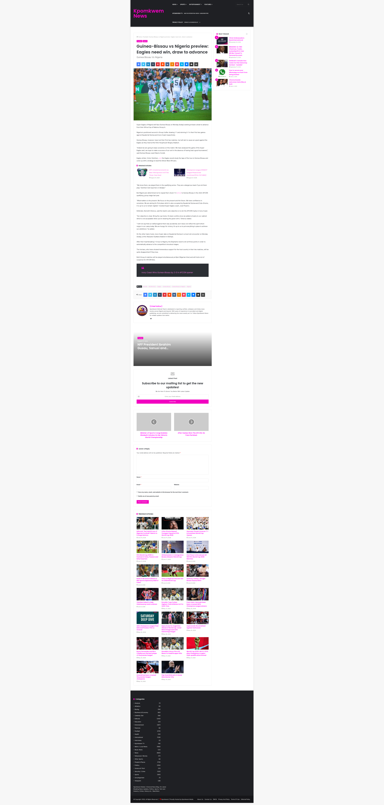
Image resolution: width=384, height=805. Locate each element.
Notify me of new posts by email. (148, 496)
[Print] (196, 64)
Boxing (137, 709)
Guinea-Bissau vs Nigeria (178, 286)
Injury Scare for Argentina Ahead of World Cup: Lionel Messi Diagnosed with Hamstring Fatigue (171, 629)
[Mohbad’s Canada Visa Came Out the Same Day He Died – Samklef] (222, 63)
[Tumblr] (153, 64)
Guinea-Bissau (166, 286)
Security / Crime (140, 771)
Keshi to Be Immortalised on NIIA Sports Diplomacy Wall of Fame (147, 580)
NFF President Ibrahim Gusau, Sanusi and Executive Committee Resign (154, 349)
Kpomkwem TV (190, 13)
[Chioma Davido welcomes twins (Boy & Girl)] (222, 82)
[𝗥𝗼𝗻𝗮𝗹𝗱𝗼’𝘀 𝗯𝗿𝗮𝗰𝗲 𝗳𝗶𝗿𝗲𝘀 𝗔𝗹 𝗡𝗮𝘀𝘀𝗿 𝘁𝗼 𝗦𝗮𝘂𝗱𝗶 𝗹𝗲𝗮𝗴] (173, 643)
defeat (179, 193)
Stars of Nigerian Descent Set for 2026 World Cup (172, 580)
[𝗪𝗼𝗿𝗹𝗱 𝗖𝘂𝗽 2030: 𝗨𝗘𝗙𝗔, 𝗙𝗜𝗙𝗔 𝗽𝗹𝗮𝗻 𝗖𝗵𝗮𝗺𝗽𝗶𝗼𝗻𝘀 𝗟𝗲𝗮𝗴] (198, 643)
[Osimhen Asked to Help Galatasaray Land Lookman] (148, 594)
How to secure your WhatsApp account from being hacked (238, 72)
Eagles (159, 286)
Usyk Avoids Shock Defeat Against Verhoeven (196, 627)
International (139, 737)
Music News (138, 750)
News (174, 4)
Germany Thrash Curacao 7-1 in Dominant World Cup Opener (197, 533)
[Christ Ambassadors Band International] (222, 40)
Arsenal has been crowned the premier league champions (146, 677)
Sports (182, 4)
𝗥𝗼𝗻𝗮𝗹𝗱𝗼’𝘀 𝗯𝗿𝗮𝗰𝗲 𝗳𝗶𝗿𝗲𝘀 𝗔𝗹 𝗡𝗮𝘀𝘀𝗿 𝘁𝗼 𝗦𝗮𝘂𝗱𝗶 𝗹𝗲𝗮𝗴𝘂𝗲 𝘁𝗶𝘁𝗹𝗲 (172, 652)
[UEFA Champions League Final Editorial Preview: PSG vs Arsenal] (148, 618)
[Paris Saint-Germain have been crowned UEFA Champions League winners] (198, 594)
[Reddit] (163, 64)
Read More (156, 791)
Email (139, 484)
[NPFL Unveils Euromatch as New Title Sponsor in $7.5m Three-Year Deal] (142, 172)
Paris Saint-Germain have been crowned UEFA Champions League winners (197, 604)
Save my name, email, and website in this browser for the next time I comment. (163, 492)
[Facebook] (139, 64)
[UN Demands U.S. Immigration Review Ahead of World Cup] (173, 547)
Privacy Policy (185, 22)
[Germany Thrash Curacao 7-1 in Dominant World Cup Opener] (198, 523)
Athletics (137, 706)
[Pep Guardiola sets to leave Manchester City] (173, 667)
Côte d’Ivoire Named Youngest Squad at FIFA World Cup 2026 (170, 533)
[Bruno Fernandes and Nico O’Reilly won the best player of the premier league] (148, 643)
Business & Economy (141, 712)
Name (139, 477)
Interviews (138, 740)
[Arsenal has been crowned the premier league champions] (148, 667)
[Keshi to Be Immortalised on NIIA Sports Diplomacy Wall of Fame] (148, 570)
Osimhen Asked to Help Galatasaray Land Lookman (147, 603)
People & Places (140, 762)
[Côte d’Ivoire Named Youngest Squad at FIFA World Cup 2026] (173, 523)
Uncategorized (139, 777)
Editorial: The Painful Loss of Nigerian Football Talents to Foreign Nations (147, 533)
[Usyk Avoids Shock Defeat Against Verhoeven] (198, 618)
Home (140, 37)
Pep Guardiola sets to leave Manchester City (172, 676)
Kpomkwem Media (187, 799)
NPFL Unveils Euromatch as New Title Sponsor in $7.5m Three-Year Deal (159, 172)
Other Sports (139, 759)
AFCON (145, 286)
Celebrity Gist (139, 715)
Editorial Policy (245, 799)
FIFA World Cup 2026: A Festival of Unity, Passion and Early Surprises (147, 557)
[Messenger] (187, 64)
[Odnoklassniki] (172, 64)
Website (176, 484)
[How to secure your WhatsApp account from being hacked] (222, 73)
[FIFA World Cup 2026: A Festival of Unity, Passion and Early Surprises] (148, 547)
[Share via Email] (191, 64)
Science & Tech (140, 768)
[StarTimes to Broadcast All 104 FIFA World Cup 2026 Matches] (198, 547)
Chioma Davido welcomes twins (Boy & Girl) (237, 82)
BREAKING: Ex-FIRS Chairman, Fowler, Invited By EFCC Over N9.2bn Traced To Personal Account (236, 51)
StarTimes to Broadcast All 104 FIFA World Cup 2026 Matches (196, 557)
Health (137, 734)
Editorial (137, 718)
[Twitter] (143, 64)
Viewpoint (138, 781)
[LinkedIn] (148, 64)
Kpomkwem (165, 799)
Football (145, 37)
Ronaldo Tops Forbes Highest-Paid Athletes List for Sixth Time (172, 604)
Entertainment (194, 4)
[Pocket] (177, 64)
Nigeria (189, 286)
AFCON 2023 (152, 286)
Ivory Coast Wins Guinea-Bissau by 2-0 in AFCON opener (167, 272)
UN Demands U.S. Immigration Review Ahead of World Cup (173, 556)
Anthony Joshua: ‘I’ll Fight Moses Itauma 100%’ (196, 580)
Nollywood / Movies (141, 756)
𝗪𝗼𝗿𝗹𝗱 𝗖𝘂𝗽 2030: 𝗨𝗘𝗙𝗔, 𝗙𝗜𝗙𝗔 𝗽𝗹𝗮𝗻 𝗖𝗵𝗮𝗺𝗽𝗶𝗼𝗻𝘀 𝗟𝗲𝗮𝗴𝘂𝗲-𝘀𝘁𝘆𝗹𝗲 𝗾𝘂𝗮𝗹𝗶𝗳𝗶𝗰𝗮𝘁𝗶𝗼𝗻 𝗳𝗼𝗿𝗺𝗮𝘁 (197, 653)
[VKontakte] (167, 64)
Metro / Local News (141, 746)
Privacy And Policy (224, 799)
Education (138, 722)
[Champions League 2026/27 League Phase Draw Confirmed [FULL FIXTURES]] (179, 172)
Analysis (137, 703)
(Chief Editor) (156, 306)
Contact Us (208, 799)
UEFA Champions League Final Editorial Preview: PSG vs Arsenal (147, 628)
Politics (137, 765)
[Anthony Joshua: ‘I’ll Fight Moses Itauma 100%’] (198, 570)
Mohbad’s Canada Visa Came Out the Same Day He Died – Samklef (238, 63)
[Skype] (182, 64)
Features (207, 4)
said (160, 158)
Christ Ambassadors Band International (236, 39)
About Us (200, 799)
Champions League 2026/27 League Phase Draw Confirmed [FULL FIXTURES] (197, 172)
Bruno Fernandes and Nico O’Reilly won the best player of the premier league (147, 653)
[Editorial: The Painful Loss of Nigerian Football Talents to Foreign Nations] (148, 523)
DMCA (215, 799)
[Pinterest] (158, 64)
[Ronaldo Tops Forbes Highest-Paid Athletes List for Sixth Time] (173, 594)
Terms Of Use (235, 799)
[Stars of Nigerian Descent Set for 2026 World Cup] (173, 570)
